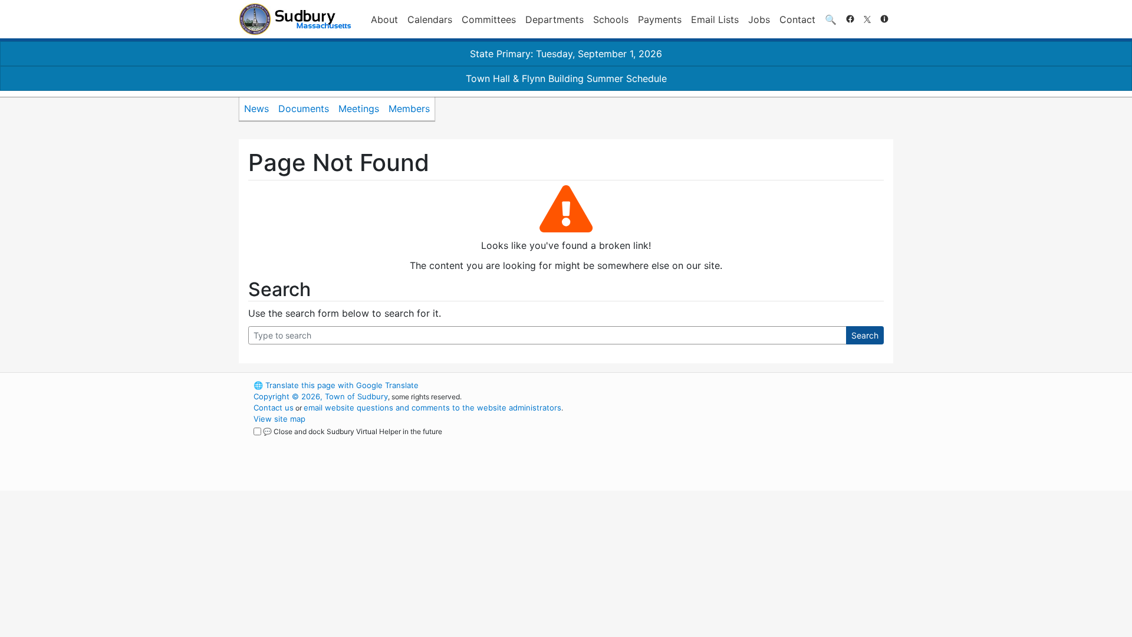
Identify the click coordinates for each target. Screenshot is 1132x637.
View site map (279, 418)
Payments (660, 19)
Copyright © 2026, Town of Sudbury (321, 396)
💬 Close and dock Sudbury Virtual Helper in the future (352, 431)
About (384, 19)
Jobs (759, 19)
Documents (303, 108)
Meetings (358, 108)
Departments (554, 19)
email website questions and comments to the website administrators (432, 407)
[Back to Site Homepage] (295, 19)
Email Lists (715, 19)
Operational (754, 441)
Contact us (274, 407)
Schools (610, 19)
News (256, 108)
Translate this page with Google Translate (336, 385)
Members (409, 108)
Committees (489, 19)
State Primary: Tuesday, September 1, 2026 (566, 54)
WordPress (734, 385)
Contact (797, 19)
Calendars (429, 19)
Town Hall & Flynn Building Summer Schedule (566, 78)
